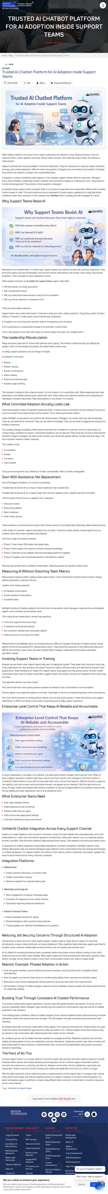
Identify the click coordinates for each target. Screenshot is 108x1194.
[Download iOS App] (94, 1114)
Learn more (25, 1189)
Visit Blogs (65, 1098)
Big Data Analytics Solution (52, 1170)
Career (28, 1135)
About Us (9, 1169)
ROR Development (73, 1157)
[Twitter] (50, 1114)
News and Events (33, 1144)
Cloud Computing (33, 1148)
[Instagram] (57, 1114)
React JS (69, 1142)
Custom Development (51, 1163)
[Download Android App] (87, 1114)
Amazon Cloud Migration (31, 1153)
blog (11, 55)
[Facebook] (44, 1114)
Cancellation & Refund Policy (11, 1145)
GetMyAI (55, 195)
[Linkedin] (64, 1114)
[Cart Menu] (103, 5)
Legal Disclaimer (12, 1135)
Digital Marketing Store (53, 1150)
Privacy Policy (11, 1139)
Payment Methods (13, 1164)
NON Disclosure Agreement (11, 1151)
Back (11, 64)
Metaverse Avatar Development (72, 1171)
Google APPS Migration (31, 1160)
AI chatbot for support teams (39, 281)
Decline (82, 1184)
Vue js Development (74, 1153)
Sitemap (29, 1173)
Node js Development (71, 1147)
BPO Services (31, 1139)
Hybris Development (74, 1166)
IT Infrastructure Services (32, 1167)
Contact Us (10, 1173)
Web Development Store (53, 1143)
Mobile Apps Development (71, 1136)
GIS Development (73, 1162)
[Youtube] (54, 1119)
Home (4, 55)
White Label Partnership (10, 1158)
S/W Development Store (53, 1156)
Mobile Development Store (53, 1136)
